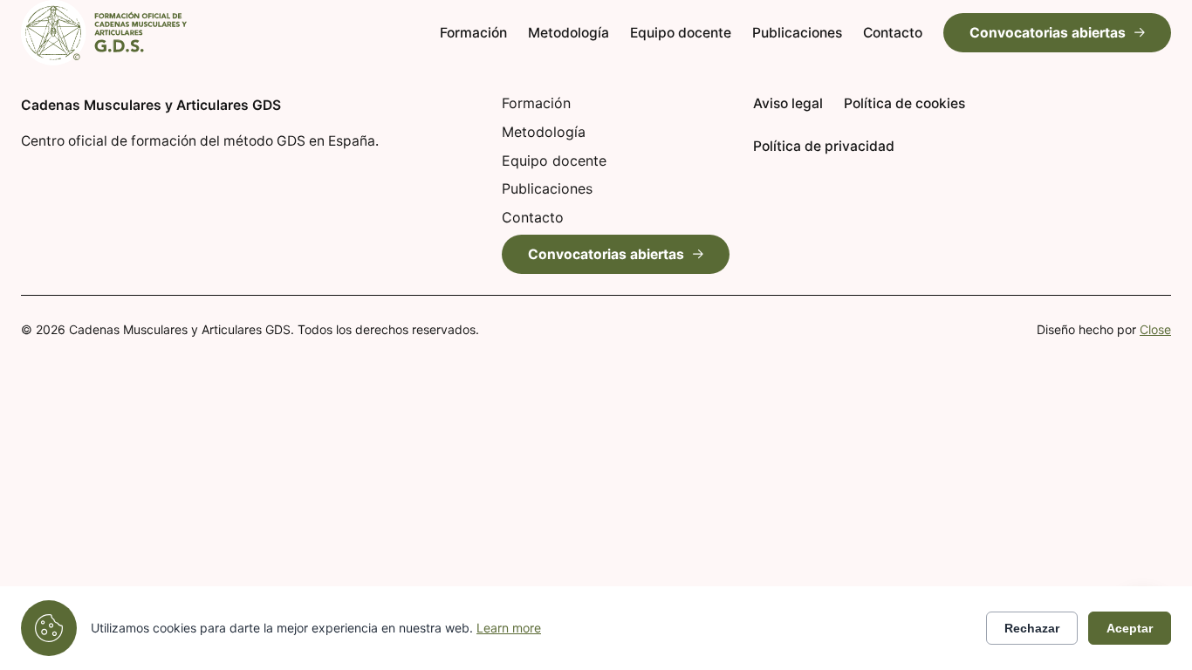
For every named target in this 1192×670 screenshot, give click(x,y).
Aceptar (1129, 628)
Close (1155, 329)
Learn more (508, 627)
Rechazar (1031, 628)
